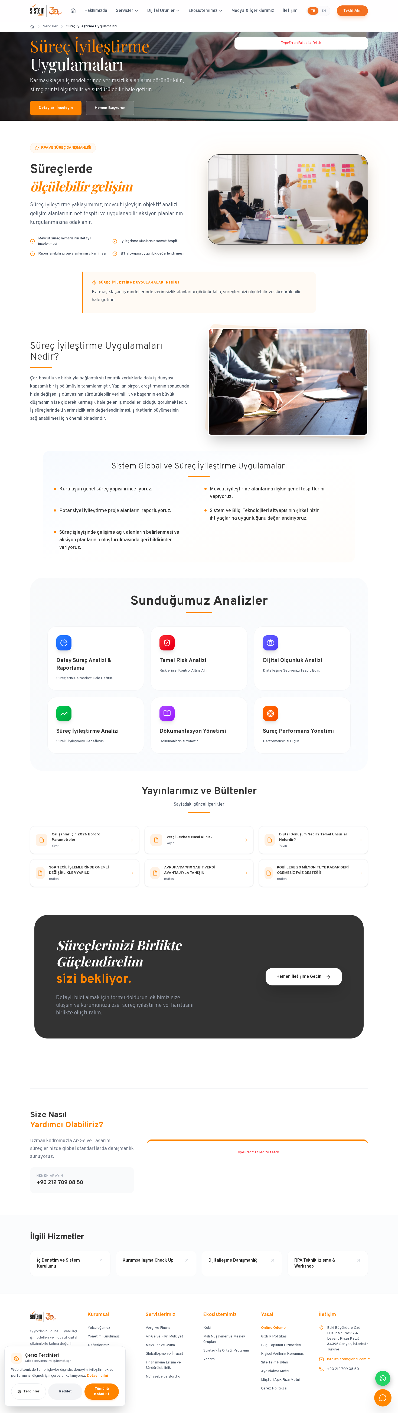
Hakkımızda (95, 11)
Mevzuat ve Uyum (160, 1345)
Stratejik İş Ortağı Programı (226, 1350)
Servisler (124, 11)
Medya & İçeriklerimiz (252, 11)
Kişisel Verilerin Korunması (283, 1354)
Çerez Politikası (274, 1388)
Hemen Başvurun (110, 108)
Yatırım (209, 1359)
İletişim (290, 11)
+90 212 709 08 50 (60, 1182)
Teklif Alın (352, 10)
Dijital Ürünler (161, 11)
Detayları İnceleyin (56, 108)
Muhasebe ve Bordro (163, 1376)
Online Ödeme (273, 1328)
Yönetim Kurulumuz (104, 1336)
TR (313, 11)
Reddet (65, 1391)
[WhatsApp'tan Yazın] (382, 1378)
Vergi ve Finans (158, 1328)
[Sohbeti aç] (383, 1398)
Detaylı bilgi (97, 1375)
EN (324, 11)
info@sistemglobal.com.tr (348, 1359)
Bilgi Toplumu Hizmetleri (281, 1345)
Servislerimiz (160, 1315)
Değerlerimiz (98, 1345)
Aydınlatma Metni (275, 1371)
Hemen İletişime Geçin (298, 976)
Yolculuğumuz (99, 1328)
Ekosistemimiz (203, 11)
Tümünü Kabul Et (101, 1391)
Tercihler (31, 1391)
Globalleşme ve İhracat (164, 1354)
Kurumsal (98, 1315)
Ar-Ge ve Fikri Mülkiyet (164, 1336)
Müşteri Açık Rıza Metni (280, 1380)
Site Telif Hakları (274, 1362)
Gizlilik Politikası (274, 1336)
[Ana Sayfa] (73, 11)
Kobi (207, 1328)
